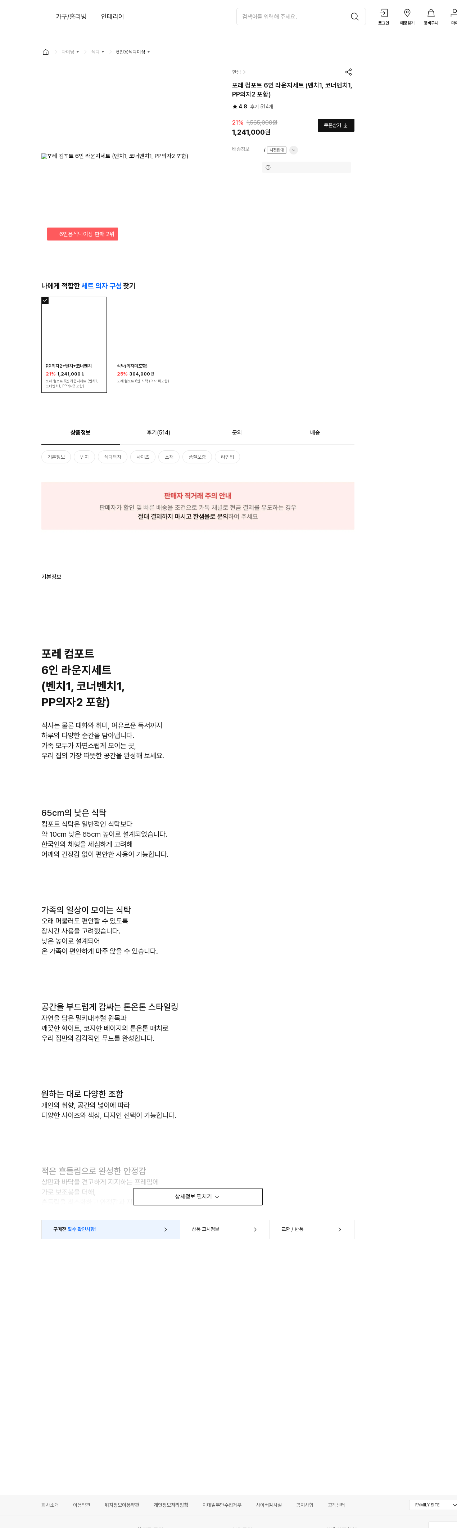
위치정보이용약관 (122, 1504)
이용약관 (81, 1504)
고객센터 (336, 1504)
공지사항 (304, 1504)
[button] (45, 52)
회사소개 (50, 1504)
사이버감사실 (269, 1504)
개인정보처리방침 (171, 1504)
